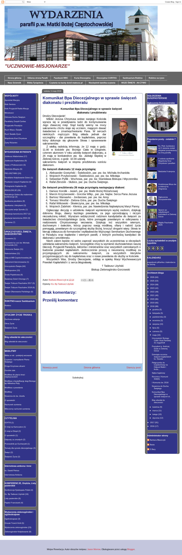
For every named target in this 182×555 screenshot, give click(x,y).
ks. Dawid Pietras (12, 470)
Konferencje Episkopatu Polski (17, 490)
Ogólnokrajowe (11, 519)
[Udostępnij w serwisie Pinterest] (92, 280)
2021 (152, 295)
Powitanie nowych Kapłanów (17, 182)
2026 (152, 277)
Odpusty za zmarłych (13, 439)
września (156, 320)
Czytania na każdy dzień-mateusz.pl (66, 83)
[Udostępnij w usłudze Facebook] (89, 280)
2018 (152, 306)
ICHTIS (8, 422)
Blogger (131, 549)
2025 (152, 281)
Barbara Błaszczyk (157, 440)
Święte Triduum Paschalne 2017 (18, 283)
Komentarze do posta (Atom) (97, 377)
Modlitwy (8, 392)
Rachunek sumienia (13, 404)
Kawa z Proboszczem (14, 165)
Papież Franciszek (12, 503)
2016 (152, 426)
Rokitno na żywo (156, 78)
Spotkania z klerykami (14, 205)
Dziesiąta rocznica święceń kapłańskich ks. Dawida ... (161, 356)
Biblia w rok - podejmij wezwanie (18, 355)
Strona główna (14, 78)
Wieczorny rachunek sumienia (17, 409)
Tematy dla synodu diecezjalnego (19, 448)
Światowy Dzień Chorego (15, 279)
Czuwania (9, 238)
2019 (152, 303)
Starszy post (133, 367)
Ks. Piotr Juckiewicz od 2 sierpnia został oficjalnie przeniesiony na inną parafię (167, 149)
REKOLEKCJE (11, 190)
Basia (152, 445)
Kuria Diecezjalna (82, 78)
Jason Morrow (93, 549)
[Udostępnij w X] (87, 280)
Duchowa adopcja (12, 319)
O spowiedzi (10, 400)
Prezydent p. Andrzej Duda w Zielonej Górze (160, 348)
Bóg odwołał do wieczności (16, 341)
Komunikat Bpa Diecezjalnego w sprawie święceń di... (161, 394)
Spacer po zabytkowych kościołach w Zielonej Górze (167, 213)
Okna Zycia (9, 323)
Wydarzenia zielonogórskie (16, 527)
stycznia (156, 418)
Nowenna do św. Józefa (15, 396)
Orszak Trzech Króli (13, 523)
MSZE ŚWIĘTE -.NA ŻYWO (133, 83)
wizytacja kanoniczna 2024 (16, 218)
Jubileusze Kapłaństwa (14, 161)
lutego (155, 414)
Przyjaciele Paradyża (13, 125)
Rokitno (8, 305)
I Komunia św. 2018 (160, 382)
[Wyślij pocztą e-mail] (82, 280)
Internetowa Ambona (13, 475)
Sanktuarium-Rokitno (133, 78)
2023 (152, 288)
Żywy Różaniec (11, 143)
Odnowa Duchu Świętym (15, 117)
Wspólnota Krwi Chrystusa (16, 138)
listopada (156, 313)
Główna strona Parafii (37, 78)
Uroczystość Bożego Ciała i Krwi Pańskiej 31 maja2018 (161, 340)
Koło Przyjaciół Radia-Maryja (17, 108)
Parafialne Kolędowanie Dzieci (17, 177)
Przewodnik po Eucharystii (16, 444)
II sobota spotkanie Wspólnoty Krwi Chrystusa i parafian (166, 161)
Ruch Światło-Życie (13, 134)
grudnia (155, 309)
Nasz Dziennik (14, 83)
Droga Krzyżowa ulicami (15, 366)
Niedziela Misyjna (12, 169)
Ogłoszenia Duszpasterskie (161, 103)
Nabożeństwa (10, 253)
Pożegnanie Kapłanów (14, 186)
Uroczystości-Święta (13, 266)
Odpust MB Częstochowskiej (17, 258)
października (158, 317)
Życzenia (8, 222)
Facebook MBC (61, 78)
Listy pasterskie (11, 498)
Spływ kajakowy (158, 373)
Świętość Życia (11, 328)
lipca (154, 328)
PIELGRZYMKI (11, 173)
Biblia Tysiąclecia (35, 83)
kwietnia (156, 407)
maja (154, 335)
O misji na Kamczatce (14, 427)
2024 (152, 284)
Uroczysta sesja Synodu (15, 209)
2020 (152, 299)
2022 (152, 292)
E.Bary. (153, 449)
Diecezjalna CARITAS (107, 78)
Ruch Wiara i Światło (13, 130)
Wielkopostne (10, 270)
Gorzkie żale (10, 370)
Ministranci (9, 113)
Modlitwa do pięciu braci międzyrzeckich (15, 376)
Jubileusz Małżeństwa (14, 156)
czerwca (156, 331)
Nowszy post (50, 367)
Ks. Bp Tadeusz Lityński (62, 284)
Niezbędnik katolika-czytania (102, 83)
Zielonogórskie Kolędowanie (16, 532)
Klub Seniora (10, 104)
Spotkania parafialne (13, 201)
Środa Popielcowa (12, 275)
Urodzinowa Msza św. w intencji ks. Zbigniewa (167, 186)
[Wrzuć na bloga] (84, 280)
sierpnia (156, 324)
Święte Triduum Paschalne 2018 (18, 287)
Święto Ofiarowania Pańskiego (17, 292)
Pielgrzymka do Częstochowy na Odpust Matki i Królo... (160, 366)
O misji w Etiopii (11, 431)
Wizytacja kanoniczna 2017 (16, 214)
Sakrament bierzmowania (15, 262)
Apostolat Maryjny (12, 100)
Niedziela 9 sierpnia (166, 171)
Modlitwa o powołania (14, 388)
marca (155, 410)
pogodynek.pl (153, 262)
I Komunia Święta (12, 249)
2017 (152, 422)
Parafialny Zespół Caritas (15, 121)
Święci (7, 452)
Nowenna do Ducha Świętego (160, 387)
